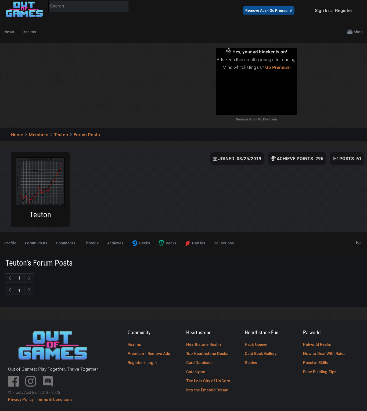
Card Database (199, 362)
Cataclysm (195, 371)
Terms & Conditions (55, 399)
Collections (224, 243)
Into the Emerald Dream (207, 390)
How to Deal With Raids (324, 353)
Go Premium (278, 67)
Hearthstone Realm (203, 344)
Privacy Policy (21, 399)
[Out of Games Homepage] (24, 17)
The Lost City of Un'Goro (208, 381)
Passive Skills (315, 362)
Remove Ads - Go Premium (256, 119)
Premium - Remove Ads (149, 353)
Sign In (322, 10)
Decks (144, 243)
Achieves (115, 243)
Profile (10, 243)
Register (343, 10)
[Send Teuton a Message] (359, 243)
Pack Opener (256, 344)
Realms (29, 32)
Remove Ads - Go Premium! (268, 10)
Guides (251, 362)
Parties (198, 243)
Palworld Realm (317, 344)
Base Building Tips (319, 371)
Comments (65, 243)
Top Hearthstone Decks (207, 353)
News (9, 32)
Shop (358, 32)
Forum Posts (36, 243)
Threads (91, 243)
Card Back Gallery (260, 353)
